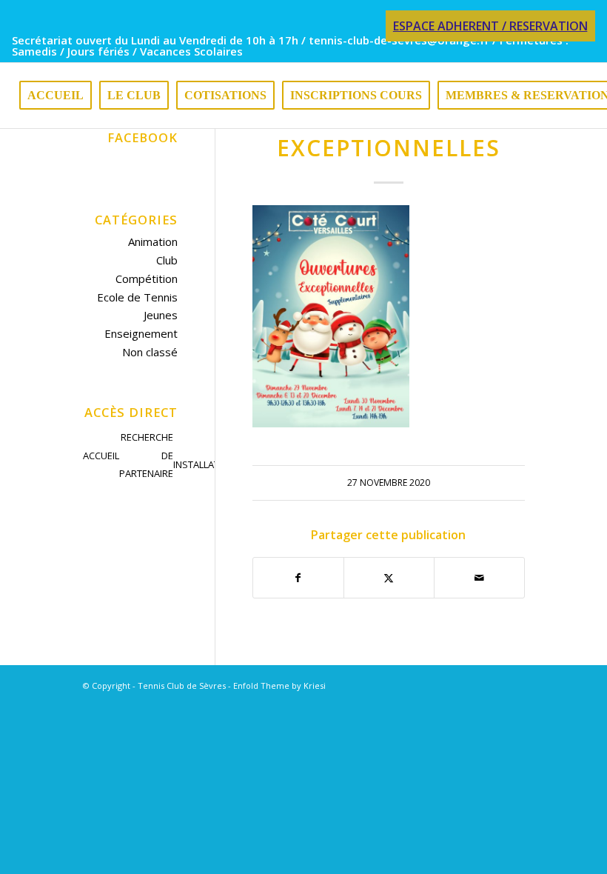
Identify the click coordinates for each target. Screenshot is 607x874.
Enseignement (141, 333)
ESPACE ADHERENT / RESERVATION (490, 26)
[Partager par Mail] (479, 578)
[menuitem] (486, 26)
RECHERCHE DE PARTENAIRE (146, 455)
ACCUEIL (101, 455)
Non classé (150, 351)
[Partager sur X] (389, 578)
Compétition (146, 278)
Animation (153, 241)
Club (167, 260)
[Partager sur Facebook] (298, 578)
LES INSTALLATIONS (207, 455)
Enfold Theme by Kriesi (279, 685)
